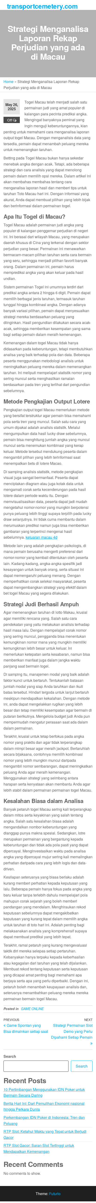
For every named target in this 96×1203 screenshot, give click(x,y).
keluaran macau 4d (41, 537)
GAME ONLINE (32, 1008)
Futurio (55, 1193)
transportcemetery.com (42, 6)
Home (8, 81)
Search (9, 1056)
